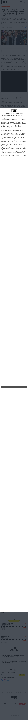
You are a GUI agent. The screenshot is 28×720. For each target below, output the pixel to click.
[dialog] (14, 360)
